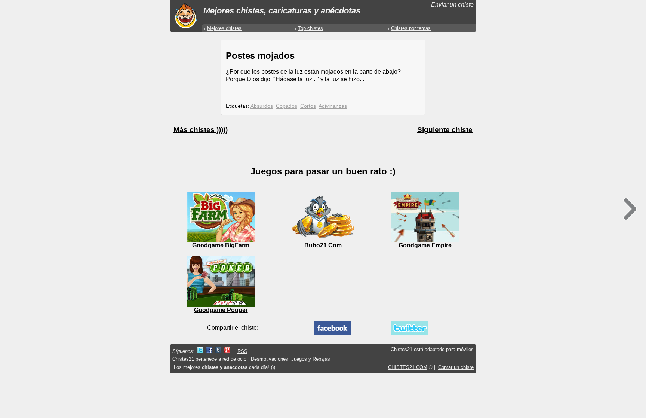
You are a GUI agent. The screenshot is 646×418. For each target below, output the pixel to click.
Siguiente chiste (445, 130)
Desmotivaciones (269, 359)
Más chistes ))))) (200, 130)
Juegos (299, 359)
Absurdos (261, 106)
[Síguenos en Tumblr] (218, 351)
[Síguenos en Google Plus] (227, 351)
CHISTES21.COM (407, 367)
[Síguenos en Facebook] (209, 351)
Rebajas (321, 359)
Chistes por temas (411, 28)
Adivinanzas (333, 106)
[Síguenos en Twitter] (200, 351)
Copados (286, 106)
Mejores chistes (224, 28)
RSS (242, 351)
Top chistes (310, 28)
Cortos (308, 106)
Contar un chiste (456, 367)
